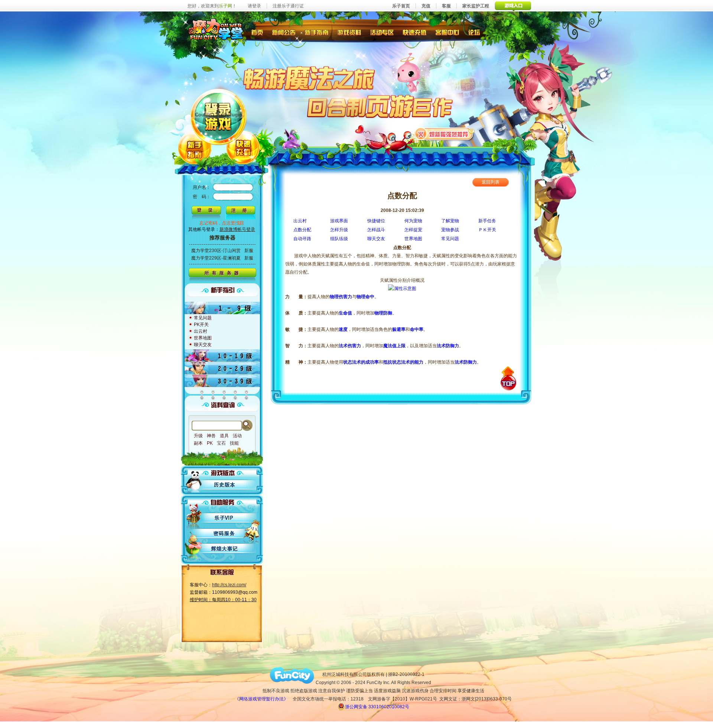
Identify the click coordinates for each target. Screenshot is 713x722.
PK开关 (201, 324)
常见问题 (450, 238)
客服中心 (448, 31)
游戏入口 (513, 6)
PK (210, 443)
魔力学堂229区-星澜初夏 (216, 258)
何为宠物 (413, 220)
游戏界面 (339, 220)
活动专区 (382, 31)
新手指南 (316, 31)
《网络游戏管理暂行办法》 (261, 699)
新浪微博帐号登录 (237, 229)
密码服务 (225, 533)
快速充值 (414, 31)
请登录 (254, 6)
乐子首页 (401, 6)
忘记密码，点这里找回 (221, 223)
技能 (234, 443)
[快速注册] (240, 212)
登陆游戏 (219, 116)
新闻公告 (283, 31)
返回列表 (490, 182)
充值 (425, 6)
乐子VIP (225, 517)
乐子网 (225, 6)
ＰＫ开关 (487, 229)
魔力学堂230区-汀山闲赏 (216, 250)
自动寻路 (302, 238)
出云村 (300, 220)
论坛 (476, 31)
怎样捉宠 (413, 229)
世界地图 (413, 238)
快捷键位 (376, 220)
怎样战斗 (376, 229)
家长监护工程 (475, 6)
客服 (446, 6)
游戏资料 (349, 31)
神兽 (211, 435)
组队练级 (339, 238)
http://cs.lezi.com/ (229, 584)
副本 (198, 443)
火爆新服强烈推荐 (444, 133)
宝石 (221, 443)
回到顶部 (508, 378)
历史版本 (225, 485)
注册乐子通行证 (288, 6)
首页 (256, 31)
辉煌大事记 (225, 549)
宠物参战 (450, 229)
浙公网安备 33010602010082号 (377, 706)
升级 (198, 435)
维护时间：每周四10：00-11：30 (223, 599)
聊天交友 (376, 238)
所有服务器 (222, 275)
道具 (224, 435)
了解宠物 (450, 220)
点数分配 (302, 229)
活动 (237, 435)
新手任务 (487, 220)
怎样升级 (339, 229)
